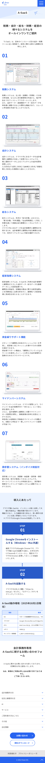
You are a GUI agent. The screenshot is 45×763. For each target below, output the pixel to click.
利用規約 (11, 753)
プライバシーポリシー (26, 753)
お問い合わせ (22, 735)
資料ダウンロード (22, 743)
